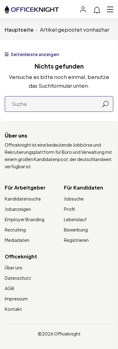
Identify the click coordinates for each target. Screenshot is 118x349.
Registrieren (76, 240)
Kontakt (13, 309)
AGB (9, 288)
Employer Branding (24, 219)
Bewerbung (76, 229)
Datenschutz (18, 278)
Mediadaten (17, 240)
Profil (69, 209)
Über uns (13, 267)
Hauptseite (19, 29)
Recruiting (15, 229)
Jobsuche (74, 198)
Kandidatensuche (23, 198)
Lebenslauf (75, 219)
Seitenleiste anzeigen (34, 54)
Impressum (16, 298)
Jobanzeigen (18, 209)
